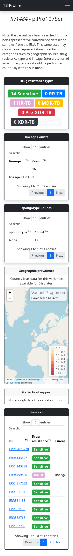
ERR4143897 (18, 458)
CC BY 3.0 (46, 379)
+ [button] (10, 292)
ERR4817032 (18, 483)
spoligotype (18, 232)
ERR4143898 (18, 466)
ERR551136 (17, 509)
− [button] (10, 298)
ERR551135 (17, 500)
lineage (15, 161)
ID (11, 441)
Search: (14, 153)
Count (37, 161)
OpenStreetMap (12, 382)
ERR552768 (17, 517)
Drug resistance (40, 438)
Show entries (36, 147)
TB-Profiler (12, 5)
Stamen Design (33, 379)
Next (59, 542)
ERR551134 (17, 492)
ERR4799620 (18, 475)
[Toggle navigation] (67, 5)
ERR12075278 (19, 449)
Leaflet (8, 379)
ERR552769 (17, 526)
